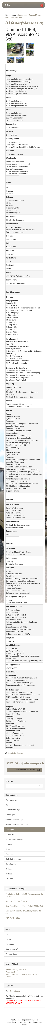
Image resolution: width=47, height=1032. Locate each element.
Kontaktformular (16, 991)
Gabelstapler (10, 814)
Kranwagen (22, 15)
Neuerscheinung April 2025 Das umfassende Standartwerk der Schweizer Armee (23, 973)
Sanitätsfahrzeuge (12, 864)
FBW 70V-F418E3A (13, 918)
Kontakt (8, 939)
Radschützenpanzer (13, 859)
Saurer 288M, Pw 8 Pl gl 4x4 (16, 901)
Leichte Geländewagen (14, 839)
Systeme (9, 874)
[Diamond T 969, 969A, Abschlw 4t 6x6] (15, 49)
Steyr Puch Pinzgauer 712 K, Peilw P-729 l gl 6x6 (24, 906)
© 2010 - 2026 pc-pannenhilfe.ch (23, 1020)
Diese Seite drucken (15, 753)
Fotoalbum (10, 944)
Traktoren (9, 878)
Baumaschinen (11, 800)
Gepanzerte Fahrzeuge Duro (17, 824)
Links (8, 934)
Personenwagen (12, 854)
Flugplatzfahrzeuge (13, 809)
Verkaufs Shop (11, 954)
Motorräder (10, 849)
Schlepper (9, 869)
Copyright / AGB (12, 949)
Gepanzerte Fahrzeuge (14, 819)
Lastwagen (10, 834)
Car (7, 805)
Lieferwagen (10, 844)
